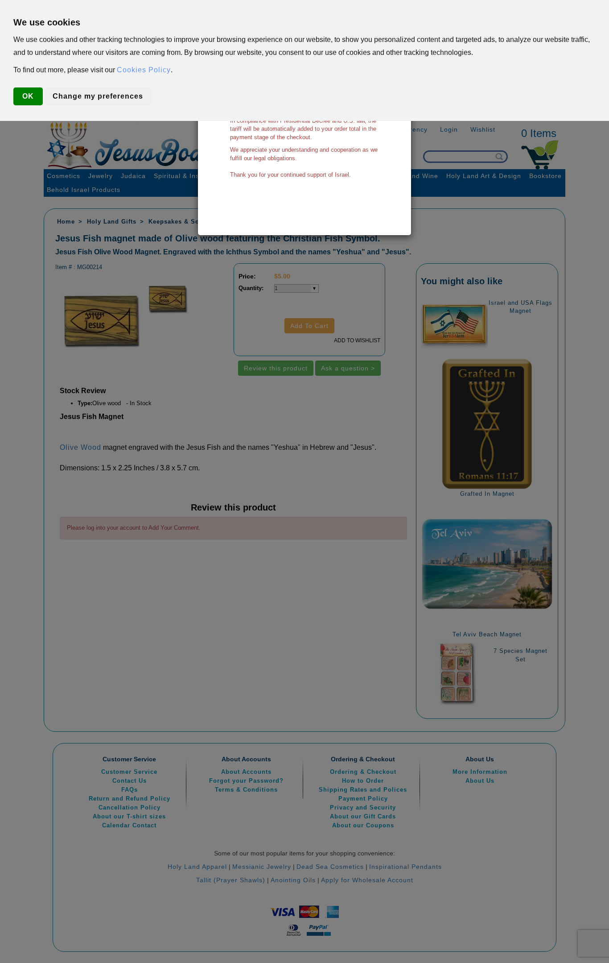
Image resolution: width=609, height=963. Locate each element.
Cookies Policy (144, 70)
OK (28, 96)
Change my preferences (98, 96)
